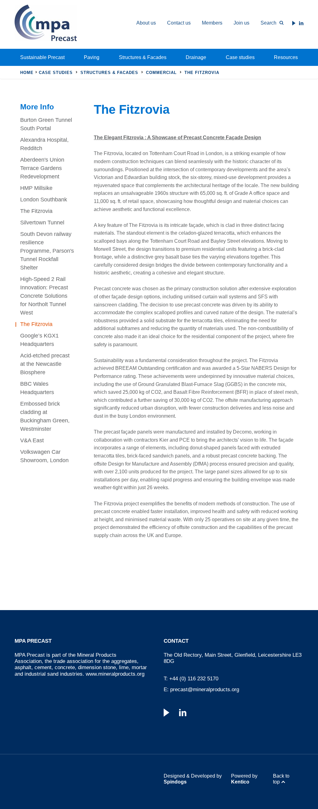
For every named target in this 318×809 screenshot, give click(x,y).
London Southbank (43, 199)
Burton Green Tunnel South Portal (46, 124)
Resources (286, 57)
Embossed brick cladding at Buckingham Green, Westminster (45, 416)
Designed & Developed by (193, 778)
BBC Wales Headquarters (37, 388)
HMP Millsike (36, 188)
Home (27, 73)
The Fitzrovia (36, 211)
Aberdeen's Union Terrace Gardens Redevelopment (42, 168)
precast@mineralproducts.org (204, 689)
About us (146, 22)
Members (212, 22)
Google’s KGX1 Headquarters (39, 340)
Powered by (244, 778)
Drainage (196, 57)
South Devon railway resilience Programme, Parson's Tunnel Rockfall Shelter (47, 251)
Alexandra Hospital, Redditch (44, 144)
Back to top (281, 778)
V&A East (32, 440)
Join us (241, 22)
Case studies (240, 57)
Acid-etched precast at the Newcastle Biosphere (45, 363)
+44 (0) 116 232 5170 (193, 679)
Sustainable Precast (42, 57)
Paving (91, 57)
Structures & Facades (142, 57)
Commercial (161, 73)
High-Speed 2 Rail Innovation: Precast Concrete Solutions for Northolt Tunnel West (44, 296)
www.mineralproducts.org (115, 674)
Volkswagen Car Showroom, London (44, 456)
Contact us (179, 22)
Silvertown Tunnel (42, 222)
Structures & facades (109, 73)
